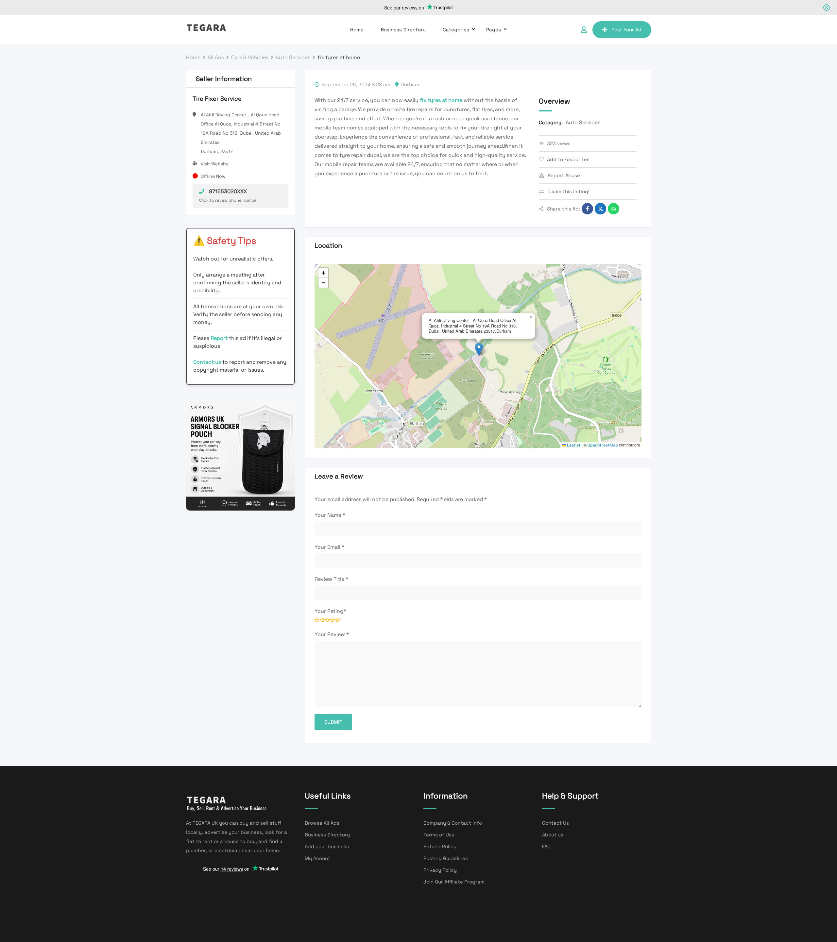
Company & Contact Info (452, 823)
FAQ (546, 846)
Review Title (331, 579)
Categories (456, 29)
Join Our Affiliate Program (454, 882)
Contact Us (555, 823)
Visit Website (215, 164)
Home (357, 29)
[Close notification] (826, 7)
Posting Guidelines (445, 858)
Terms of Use (438, 835)
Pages (493, 29)
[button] (479, 349)
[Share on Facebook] (587, 208)
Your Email (329, 547)
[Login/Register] (584, 29)
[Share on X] (600, 208)
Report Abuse (564, 175)
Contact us (207, 362)
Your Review (332, 634)
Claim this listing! (568, 191)
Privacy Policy (440, 870)
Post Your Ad (626, 29)
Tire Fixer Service (217, 98)
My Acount (317, 858)
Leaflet (573, 445)
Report (220, 338)
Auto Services (583, 122)
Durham (410, 84)
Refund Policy (439, 846)
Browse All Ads (322, 823)
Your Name (330, 515)
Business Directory (403, 29)
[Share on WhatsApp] (613, 208)
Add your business (327, 846)
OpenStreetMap (603, 445)
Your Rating (330, 611)
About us (552, 835)
